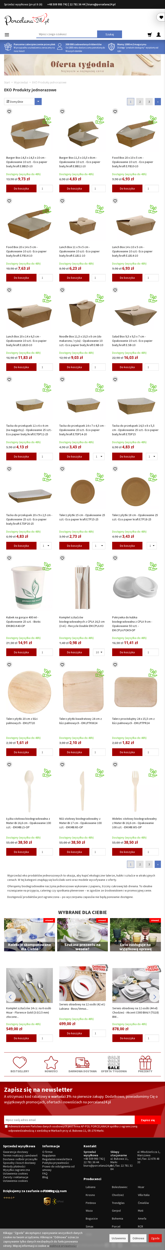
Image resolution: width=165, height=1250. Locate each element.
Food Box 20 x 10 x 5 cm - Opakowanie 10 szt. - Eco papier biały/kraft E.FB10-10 (132, 162)
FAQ (44, 1173)
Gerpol (116, 1210)
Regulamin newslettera (57, 1159)
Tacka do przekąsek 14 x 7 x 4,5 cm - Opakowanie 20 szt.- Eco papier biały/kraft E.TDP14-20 (82, 430)
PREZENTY (145, 1071)
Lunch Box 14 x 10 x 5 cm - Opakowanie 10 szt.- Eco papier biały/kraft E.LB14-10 (132, 251)
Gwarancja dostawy (15, 1152)
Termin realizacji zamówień (20, 1155)
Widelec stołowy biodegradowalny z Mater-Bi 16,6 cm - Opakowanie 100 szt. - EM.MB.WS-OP (134, 823)
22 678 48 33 (148, 1160)
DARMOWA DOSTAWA (83, 1071)
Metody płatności (14, 1166)
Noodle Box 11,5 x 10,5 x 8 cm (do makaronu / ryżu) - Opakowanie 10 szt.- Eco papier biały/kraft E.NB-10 (81, 340)
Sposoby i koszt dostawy (19, 1163)
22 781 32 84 (121, 1167)
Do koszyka (21, 188)
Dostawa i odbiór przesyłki (20, 1159)
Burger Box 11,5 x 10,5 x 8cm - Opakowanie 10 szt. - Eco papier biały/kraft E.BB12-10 (79, 162)
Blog (45, 1177)
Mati (140, 1210)
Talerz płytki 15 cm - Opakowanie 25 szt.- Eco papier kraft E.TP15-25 (82, 517)
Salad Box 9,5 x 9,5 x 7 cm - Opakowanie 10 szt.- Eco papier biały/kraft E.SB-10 (132, 340)
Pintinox (91, 1203)
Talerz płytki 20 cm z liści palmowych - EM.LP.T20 (22, 721)
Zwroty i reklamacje (15, 1177)
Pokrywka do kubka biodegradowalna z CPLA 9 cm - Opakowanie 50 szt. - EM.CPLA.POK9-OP (132, 623)
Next (154, 997)
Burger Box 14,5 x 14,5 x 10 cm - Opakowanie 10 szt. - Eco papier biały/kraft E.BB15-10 (26, 162)
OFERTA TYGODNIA (114, 1071)
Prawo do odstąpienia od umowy (58, 1168)
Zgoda (155, 1238)
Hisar (141, 1187)
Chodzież (118, 1195)
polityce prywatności (63, 1246)
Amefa (142, 1218)
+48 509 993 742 (57, 4)
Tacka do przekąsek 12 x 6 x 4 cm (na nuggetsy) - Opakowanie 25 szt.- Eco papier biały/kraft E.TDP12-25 (29, 430)
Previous (10, 997)
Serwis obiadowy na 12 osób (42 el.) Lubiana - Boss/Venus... (30, 1006)
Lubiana (90, 1187)
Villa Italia (144, 1195)
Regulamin (49, 1155)
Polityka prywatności (55, 1163)
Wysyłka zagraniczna (16, 1170)
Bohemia (117, 1218)
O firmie (47, 1152)
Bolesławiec (120, 1187)
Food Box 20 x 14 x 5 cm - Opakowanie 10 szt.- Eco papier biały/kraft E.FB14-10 (26, 251)
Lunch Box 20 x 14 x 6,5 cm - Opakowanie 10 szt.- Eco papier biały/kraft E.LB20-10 (26, 340)
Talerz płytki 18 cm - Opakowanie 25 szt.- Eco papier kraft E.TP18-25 (135, 517)
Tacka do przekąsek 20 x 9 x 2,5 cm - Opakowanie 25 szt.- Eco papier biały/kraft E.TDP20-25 (29, 519)
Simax (89, 1226)
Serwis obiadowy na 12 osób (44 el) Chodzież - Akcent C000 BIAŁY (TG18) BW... (84, 1012)
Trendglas (118, 1203)
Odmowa (138, 1238)
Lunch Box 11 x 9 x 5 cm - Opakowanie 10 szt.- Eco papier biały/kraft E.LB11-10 (79, 251)
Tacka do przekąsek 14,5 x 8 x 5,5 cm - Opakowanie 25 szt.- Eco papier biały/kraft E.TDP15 (135, 430)
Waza (89, 1210)
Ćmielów (143, 1203)
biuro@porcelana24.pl (101, 4)
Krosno (90, 1195)
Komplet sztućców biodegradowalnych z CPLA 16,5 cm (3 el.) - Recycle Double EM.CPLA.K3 (82, 621)
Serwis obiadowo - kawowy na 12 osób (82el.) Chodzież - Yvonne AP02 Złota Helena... (137, 1012)
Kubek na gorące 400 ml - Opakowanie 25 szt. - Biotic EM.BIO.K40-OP (23, 621)
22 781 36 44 (77, 4)
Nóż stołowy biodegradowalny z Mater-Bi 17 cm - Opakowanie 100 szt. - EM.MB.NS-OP (80, 823)
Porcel (116, 1226)
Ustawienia (119, 1238)
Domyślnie (16, 102)
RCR (140, 1226)
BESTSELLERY (20, 1071)
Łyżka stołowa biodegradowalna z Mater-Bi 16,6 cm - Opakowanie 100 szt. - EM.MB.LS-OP (28, 823)
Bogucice (92, 1218)
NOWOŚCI (51, 1071)
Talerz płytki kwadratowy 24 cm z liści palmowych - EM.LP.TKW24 (80, 721)
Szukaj (109, 34)
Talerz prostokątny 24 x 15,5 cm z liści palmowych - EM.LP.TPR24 (133, 721)
